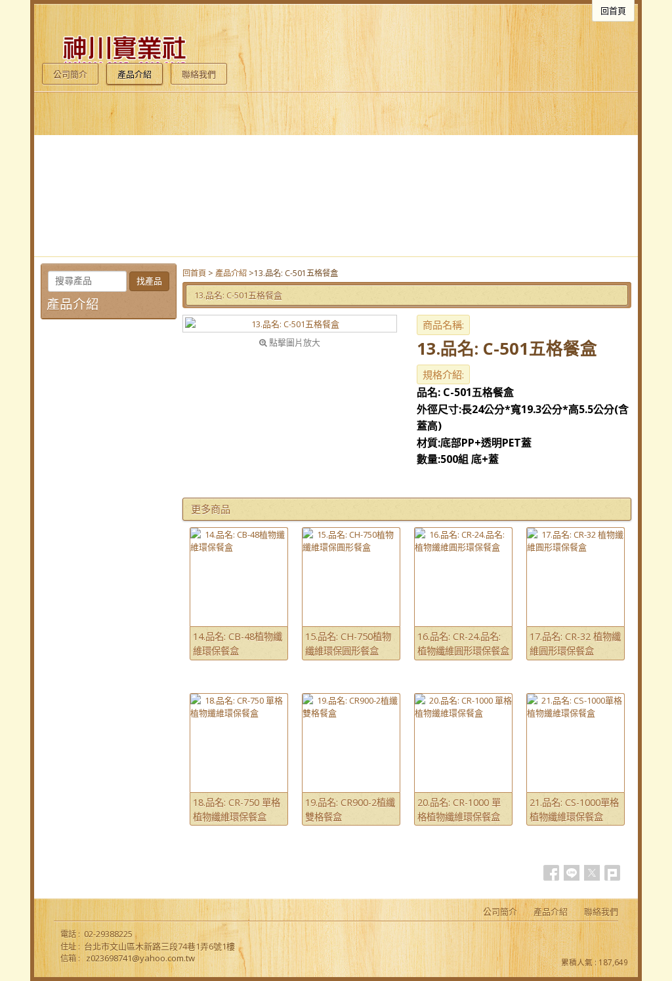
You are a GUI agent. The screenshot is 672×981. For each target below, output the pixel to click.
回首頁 (194, 273)
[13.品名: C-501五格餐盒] (289, 323)
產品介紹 (231, 273)
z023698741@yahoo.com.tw (140, 958)
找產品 (149, 281)
